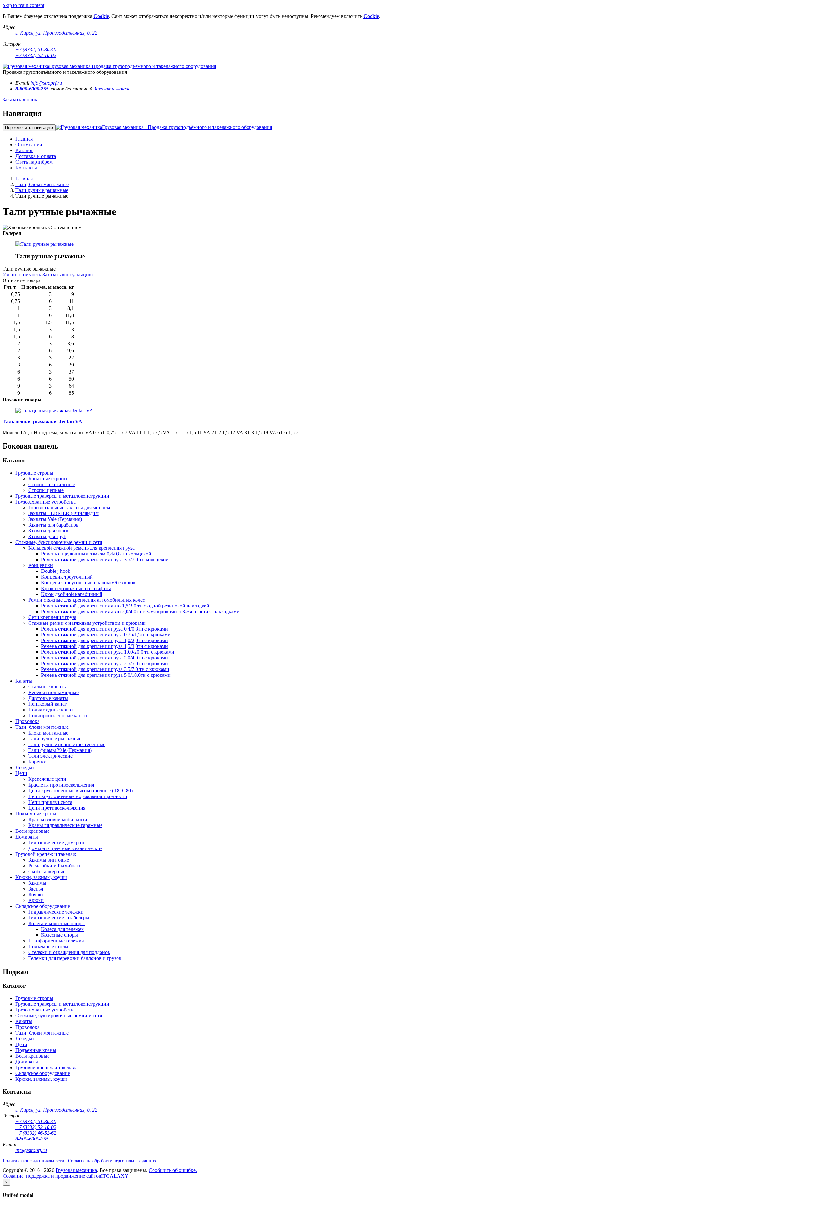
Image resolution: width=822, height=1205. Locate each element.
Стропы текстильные (51, 484)
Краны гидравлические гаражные (65, 825)
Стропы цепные (46, 490)
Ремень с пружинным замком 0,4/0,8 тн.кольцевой (96, 553)
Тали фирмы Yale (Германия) (60, 750)
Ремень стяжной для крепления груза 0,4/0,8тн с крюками (104, 629)
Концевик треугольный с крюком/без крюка (89, 582)
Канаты (23, 681)
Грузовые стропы (34, 473)
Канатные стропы (47, 478)
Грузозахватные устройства (45, 501)
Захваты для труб (47, 536)
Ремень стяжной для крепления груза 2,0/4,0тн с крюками (104, 657)
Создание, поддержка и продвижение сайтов (52, 1176)
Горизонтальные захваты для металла (69, 507)
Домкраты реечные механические (65, 848)
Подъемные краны (35, 813)
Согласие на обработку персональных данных (112, 1160)
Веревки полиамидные (53, 692)
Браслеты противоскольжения (61, 785)
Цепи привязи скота (50, 802)
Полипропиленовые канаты (59, 715)
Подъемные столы (48, 946)
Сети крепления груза (52, 617)
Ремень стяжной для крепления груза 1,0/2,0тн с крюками (104, 640)
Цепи (21, 773)
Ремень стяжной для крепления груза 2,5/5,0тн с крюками (104, 663)
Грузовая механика (76, 1170)
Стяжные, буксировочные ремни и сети (58, 542)
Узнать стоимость (22, 274)
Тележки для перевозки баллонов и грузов (74, 958)
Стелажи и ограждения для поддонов (69, 952)
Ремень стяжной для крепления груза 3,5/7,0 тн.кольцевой (105, 559)
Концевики (40, 565)
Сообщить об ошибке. (173, 1170)
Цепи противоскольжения (56, 808)
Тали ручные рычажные (41, 190)
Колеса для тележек (62, 929)
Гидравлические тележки (55, 912)
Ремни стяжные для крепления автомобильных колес (86, 600)
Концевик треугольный (67, 577)
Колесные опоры (59, 935)
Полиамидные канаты (52, 709)
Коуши (35, 894)
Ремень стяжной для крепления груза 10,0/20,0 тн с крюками (107, 652)
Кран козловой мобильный (57, 819)
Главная (24, 178)
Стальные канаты (47, 686)
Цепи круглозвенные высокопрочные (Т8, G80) (80, 790)
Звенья (35, 888)
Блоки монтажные (48, 733)
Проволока (27, 721)
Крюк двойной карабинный (71, 594)
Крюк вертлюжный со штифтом (76, 588)
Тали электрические (50, 756)
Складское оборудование (42, 906)
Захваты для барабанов (53, 525)
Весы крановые (32, 831)
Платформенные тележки (56, 940)
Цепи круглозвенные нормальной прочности (77, 796)
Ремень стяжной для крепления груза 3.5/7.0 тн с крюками (105, 669)
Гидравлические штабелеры (58, 917)
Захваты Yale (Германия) (55, 519)
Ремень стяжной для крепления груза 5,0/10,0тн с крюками (106, 675)
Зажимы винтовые (48, 860)
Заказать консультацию (67, 274)
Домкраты (26, 836)
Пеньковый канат (47, 704)
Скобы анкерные (46, 871)
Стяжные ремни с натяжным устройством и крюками (87, 623)
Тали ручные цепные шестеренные (66, 744)
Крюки (36, 900)
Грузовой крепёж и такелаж (45, 854)
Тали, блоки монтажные (42, 184)
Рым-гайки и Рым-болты (55, 865)
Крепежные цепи (47, 779)
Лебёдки (24, 767)
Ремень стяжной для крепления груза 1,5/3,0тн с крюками (104, 646)
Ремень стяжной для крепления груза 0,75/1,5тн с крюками (106, 634)
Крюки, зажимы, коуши (41, 877)
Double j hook (55, 571)
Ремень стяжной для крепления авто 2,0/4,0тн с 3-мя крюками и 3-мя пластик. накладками (140, 611)
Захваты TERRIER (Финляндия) (63, 513)
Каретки (37, 761)
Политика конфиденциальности (33, 1160)
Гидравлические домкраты (57, 842)
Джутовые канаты (48, 698)
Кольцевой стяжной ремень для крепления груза (81, 548)
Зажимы (37, 883)
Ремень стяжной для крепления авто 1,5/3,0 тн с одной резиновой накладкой (125, 605)
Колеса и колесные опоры (56, 923)
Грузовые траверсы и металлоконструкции (62, 496)
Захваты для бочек (48, 530)
